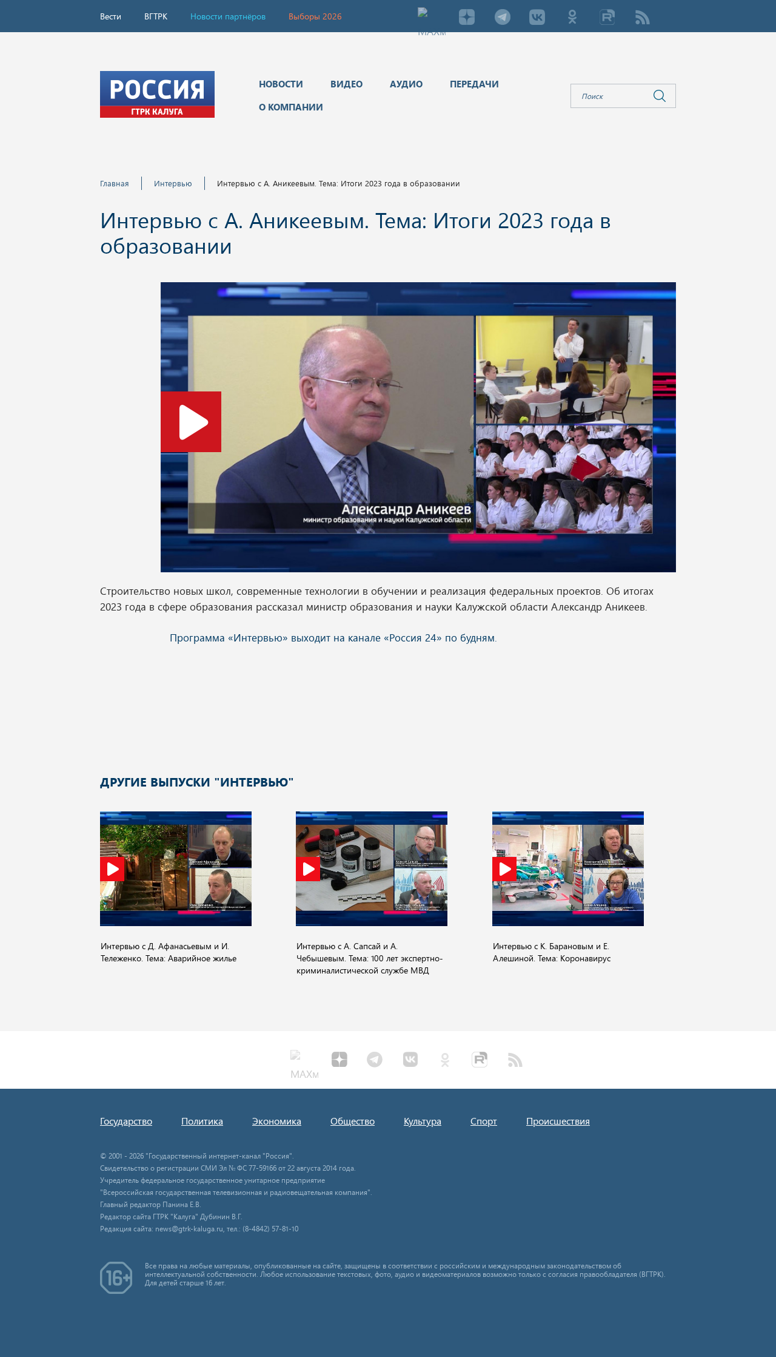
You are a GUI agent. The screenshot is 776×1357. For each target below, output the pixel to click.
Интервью (173, 183)
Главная (114, 183)
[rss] (643, 18)
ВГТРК (155, 16)
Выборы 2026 (315, 16)
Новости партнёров (228, 16)
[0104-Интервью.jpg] (418, 431)
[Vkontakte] (537, 18)
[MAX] (432, 18)
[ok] (572, 18)
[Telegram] (502, 18)
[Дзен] (467, 18)
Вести (110, 16)
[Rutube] (607, 18)
